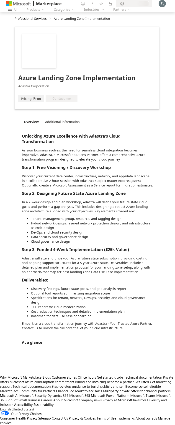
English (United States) (17, 409)
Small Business (29, 400)
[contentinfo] (50, 18)
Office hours (87, 377)
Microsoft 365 (79, 395)
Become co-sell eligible (143, 386)
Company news (90, 400)
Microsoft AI (9, 395)
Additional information (62, 122)
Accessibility (23, 404)
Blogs (46, 377)
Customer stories (64, 377)
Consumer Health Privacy (18, 418)
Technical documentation (143, 377)
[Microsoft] (18, 3)
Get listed (142, 382)
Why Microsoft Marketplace (20, 377)
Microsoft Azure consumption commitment (42, 382)
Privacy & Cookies (82, 418)
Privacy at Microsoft (117, 400)
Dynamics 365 (57, 395)
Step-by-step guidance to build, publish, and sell (87, 386)
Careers (46, 400)
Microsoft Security (32, 395)
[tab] (32, 122)
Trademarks (126, 418)
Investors (139, 400)
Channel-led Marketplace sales (79, 391)
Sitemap (44, 418)
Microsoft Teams (142, 395)
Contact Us (60, 418)
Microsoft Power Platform (110, 395)
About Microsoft (65, 400)
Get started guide (110, 377)
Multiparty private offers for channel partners (136, 391)
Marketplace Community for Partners (27, 391)
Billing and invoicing (90, 382)
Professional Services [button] (31, 18)
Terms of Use (106, 418)
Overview (31, 122)
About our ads (146, 418)
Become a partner (120, 382)
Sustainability (43, 404)
